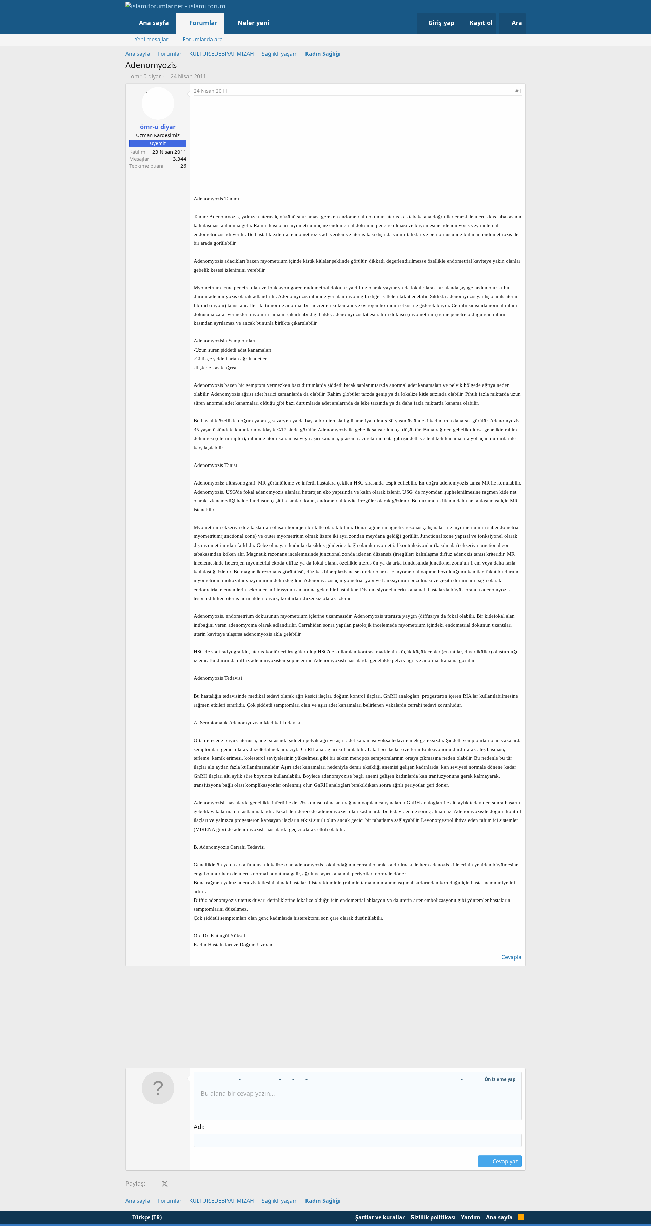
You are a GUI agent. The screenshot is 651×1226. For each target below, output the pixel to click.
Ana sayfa (154, 23)
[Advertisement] (358, 146)
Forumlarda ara (203, 39)
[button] (276, 23)
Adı (198, 1127)
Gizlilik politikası (433, 1217)
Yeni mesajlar (152, 39)
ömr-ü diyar (146, 76)
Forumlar (203, 23)
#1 (518, 90)
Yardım (470, 1217)
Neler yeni (253, 23)
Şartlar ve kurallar (380, 1217)
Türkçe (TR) (146, 1217)
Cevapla (511, 957)
